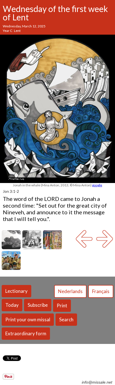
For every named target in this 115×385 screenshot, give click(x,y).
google (97, 185)
